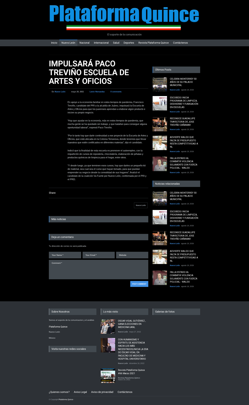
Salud (116, 42)
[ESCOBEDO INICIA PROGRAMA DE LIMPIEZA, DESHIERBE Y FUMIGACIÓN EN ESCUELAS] (160, 103)
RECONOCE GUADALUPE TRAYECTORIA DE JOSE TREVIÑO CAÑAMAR (182, 121)
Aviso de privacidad (102, 391)
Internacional (101, 42)
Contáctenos (180, 42)
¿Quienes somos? (59, 391)
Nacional (84, 42)
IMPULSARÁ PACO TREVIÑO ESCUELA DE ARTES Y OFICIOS (89, 72)
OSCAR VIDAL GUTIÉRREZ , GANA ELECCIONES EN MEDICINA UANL (132, 324)
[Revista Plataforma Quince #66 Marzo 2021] (108, 376)
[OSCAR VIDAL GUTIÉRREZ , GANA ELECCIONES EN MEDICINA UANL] (108, 326)
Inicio (54, 42)
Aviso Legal (80, 391)
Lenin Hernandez (97, 92)
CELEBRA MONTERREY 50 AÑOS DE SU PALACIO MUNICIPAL (183, 82)
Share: (52, 193)
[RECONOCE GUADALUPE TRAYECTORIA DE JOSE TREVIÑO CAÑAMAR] (160, 124)
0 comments (116, 92)
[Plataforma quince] (124, 26)
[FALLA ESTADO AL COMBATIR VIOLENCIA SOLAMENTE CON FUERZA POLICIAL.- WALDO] (160, 164)
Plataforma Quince (66, 400)
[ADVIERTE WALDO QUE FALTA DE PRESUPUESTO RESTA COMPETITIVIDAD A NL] (160, 143)
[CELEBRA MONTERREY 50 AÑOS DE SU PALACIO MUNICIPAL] (160, 84)
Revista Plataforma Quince (153, 42)
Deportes (129, 42)
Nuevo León (68, 42)
